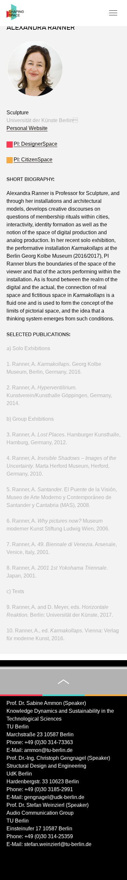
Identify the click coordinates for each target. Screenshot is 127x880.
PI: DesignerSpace (35, 144)
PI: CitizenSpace (33, 159)
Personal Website (27, 128)
